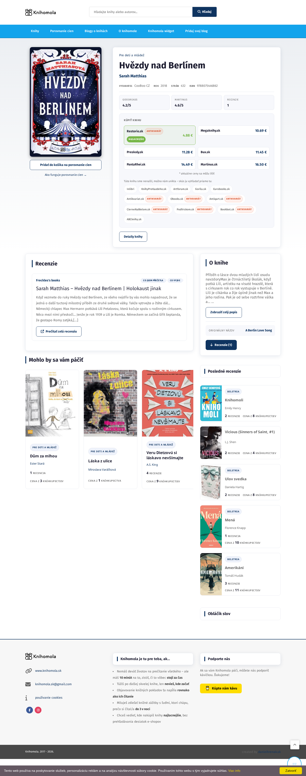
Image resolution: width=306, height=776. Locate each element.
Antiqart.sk (225, 198)
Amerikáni (234, 567)
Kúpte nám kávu (224, 688)
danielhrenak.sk (269, 752)
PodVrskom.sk (194, 209)
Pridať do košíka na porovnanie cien (65, 165)
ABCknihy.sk (134, 219)
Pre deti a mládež (131, 55)
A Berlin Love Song (259, 330)
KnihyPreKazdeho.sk (153, 189)
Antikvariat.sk (144, 198)
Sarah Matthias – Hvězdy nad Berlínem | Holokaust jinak (98, 288)
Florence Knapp (235, 528)
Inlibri (130, 189)
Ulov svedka (236, 479)
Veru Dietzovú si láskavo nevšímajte (165, 455)
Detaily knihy (133, 237)
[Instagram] (38, 710)
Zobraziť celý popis (223, 312)
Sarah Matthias (133, 76)
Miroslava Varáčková (102, 469)
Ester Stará (37, 463)
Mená (230, 520)
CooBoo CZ (142, 86)
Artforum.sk (180, 189)
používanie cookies (48, 698)
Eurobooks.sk (221, 189)
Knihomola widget (161, 31)
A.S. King (152, 465)
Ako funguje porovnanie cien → (66, 174)
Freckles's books (48, 280)
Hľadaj (206, 12)
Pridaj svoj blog (196, 31)
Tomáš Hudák (234, 576)
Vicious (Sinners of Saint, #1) (250, 432)
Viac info (234, 770)
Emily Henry (233, 408)
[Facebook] (29, 710)
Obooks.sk (185, 198)
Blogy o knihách (96, 31)
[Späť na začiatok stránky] (294, 744)
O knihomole (128, 31)
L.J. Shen (230, 442)
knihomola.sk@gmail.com (53, 684)
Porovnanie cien (61, 31)
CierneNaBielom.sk (147, 209)
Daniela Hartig (234, 487)
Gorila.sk (200, 189)
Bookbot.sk (236, 209)
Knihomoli (234, 400)
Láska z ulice (100, 460)
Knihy (35, 31)
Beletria (233, 391)
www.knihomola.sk (48, 671)
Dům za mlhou (43, 456)
